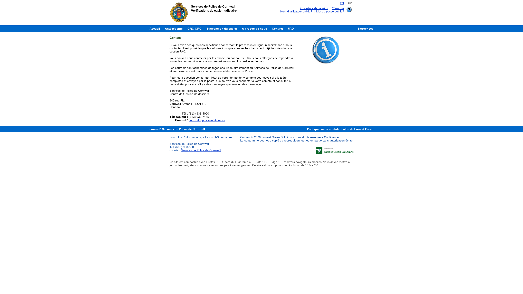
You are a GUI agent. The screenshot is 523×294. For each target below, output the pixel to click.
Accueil (155, 28)
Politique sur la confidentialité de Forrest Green (340, 129)
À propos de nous (254, 28)
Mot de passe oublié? (330, 11)
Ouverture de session (314, 8)
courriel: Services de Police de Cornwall (177, 129)
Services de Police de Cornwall (201, 150)
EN (342, 3)
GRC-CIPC (195, 28)
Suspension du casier (222, 28)
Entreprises (365, 28)
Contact (277, 28)
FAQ (291, 28)
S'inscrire (338, 8)
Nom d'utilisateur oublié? (296, 11)
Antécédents (174, 28)
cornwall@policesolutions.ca (207, 120)
